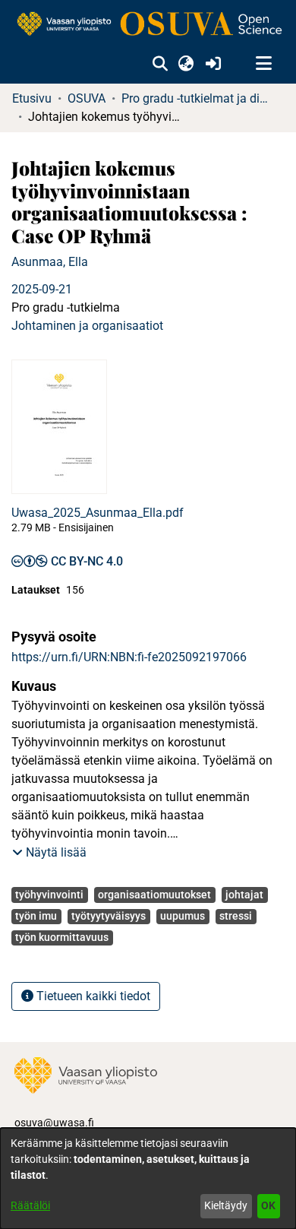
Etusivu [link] (32, 98)
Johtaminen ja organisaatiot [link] (87, 325)
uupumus (182, 916)
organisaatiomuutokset (154, 894)
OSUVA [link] (86, 98)
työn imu (36, 916)
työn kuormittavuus (62, 937)
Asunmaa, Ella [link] (49, 262)
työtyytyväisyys (108, 916)
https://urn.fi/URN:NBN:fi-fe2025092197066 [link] (129, 657)
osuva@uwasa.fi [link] (54, 1123)
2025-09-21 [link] (41, 289)
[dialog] (148, 1178)
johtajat (244, 894)
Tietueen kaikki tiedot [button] (91, 996)
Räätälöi (30, 1205)
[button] (159, 64)
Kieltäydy (225, 1205)
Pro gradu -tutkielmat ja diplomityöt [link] (197, 98)
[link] (148, 24)
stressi (235, 916)
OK (268, 1205)
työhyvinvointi (49, 894)
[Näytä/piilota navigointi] (263, 63)
